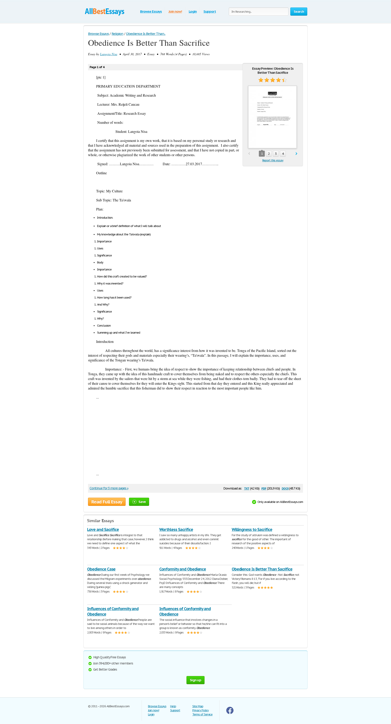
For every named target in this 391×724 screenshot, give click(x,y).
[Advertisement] (195, 435)
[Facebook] (230, 713)
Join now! (175, 11)
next (297, 153)
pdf (263, 488)
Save (142, 501)
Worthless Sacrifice (176, 529)
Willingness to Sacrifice (252, 529)
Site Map (197, 706)
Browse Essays (151, 11)
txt (246, 488)
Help (173, 706)
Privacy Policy (200, 710)
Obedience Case (101, 569)
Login (193, 11)
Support (209, 11)
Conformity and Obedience (182, 569)
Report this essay (272, 160)
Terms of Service (202, 714)
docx (285, 488)
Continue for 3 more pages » (109, 488)
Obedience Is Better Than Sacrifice (262, 569)
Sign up (195, 680)
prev (249, 153)
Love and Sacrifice (103, 529)
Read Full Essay (106, 502)
